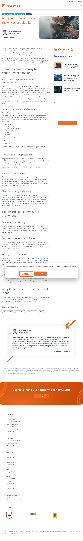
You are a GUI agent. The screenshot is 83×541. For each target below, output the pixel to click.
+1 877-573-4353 (11, 497)
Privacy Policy (47, 531)
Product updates (11, 478)
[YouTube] (10, 508)
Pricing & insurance (12, 443)
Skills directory (10, 445)
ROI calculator (10, 457)
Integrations (10, 426)
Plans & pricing (10, 419)
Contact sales (10, 434)
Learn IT (8, 469)
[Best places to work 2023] (41, 514)
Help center (72, 1)
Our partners (10, 483)
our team (18, 299)
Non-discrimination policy (59, 531)
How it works (10, 417)
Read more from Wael (62, 351)
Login (79, 1)
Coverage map (10, 455)
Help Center (10, 491)
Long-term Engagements (13, 424)
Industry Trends (32, 311)
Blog (41, 311)
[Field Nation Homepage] (11, 6)
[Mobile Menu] (80, 6)
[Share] (71, 49)
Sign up (8, 448)
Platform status (11, 488)
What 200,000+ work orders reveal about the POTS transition (71, 66)
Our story (9, 481)
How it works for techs (13, 440)
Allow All (40, 274)
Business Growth (8, 311)
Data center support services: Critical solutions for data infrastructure (71, 77)
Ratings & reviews (11, 472)
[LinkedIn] (7, 508)
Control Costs (20, 311)
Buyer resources (11, 467)
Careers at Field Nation (13, 486)
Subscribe (67, 123)
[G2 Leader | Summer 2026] (18, 516)
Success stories (11, 464)
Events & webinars (11, 462)
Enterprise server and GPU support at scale (72, 89)
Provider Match (10, 431)
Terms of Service (36, 531)
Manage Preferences (25, 274)
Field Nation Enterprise (13, 421)
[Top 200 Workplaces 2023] (64, 516)
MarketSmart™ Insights (13, 429)
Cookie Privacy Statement (68, 266)
